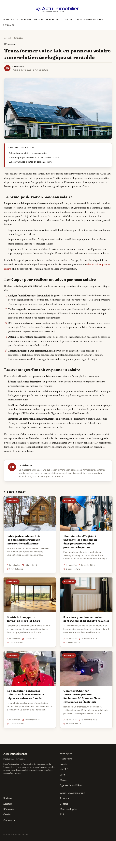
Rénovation (53, 19)
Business (7, 798)
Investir (26, 19)
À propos (58, 476)
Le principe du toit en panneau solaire (29, 153)
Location (68, 19)
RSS (62, 815)
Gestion (7, 815)
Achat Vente (10, 19)
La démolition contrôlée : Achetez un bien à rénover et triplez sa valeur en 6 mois (25, 694)
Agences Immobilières (90, 19)
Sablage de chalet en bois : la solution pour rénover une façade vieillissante (23, 539)
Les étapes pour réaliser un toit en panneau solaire (35, 157)
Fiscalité (8, 25)
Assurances (9, 820)
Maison (38, 19)
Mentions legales (68, 809)
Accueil (7, 38)
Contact (64, 804)
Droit (62, 775)
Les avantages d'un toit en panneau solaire (31, 162)
